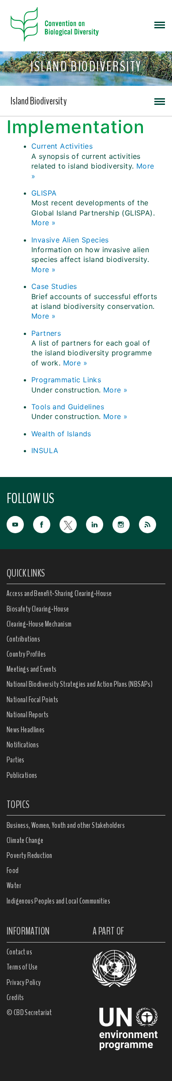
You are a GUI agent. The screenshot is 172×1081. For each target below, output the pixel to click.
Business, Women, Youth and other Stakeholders (66, 825)
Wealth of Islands (61, 433)
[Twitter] (73, 524)
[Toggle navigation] (159, 24)
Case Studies (54, 286)
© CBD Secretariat (29, 1012)
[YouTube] (20, 524)
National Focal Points (32, 699)
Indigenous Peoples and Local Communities (58, 901)
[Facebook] (46, 524)
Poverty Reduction (29, 855)
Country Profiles (26, 654)
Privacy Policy (24, 982)
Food (13, 870)
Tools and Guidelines (67, 406)
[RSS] (152, 525)
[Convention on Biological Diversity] (55, 24)
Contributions (23, 639)
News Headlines (26, 729)
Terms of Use (22, 967)
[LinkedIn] (99, 524)
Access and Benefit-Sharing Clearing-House (59, 593)
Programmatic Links (66, 379)
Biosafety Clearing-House (38, 609)
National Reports (28, 714)
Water (14, 885)
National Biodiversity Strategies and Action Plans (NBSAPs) (80, 684)
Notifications (23, 744)
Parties (16, 759)
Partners (46, 333)
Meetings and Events (32, 669)
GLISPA (43, 193)
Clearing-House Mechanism (39, 624)
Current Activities (62, 146)
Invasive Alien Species (70, 239)
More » (43, 222)
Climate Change (25, 840)
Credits (15, 997)
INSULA (44, 450)
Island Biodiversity (39, 101)
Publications (22, 775)
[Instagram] (125, 524)
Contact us (19, 951)
